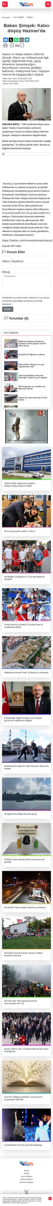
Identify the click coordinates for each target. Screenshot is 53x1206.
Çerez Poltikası (26, 1176)
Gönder (7, 309)
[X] (26, 1192)
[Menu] (48, 4)
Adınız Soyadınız (13, 261)
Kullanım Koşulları (26, 1182)
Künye (26, 1170)
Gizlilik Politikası (26, 1179)
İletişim (26, 1173)
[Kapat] (50, 1198)
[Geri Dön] (5, 4)
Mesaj (6, 271)
